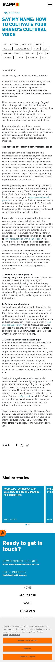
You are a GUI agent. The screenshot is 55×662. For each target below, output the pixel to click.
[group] (23, 504)
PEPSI (36, 49)
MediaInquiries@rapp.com (15, 575)
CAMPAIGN (8, 58)
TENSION (20, 58)
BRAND (38, 45)
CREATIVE (14, 45)
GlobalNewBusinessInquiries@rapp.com (21, 564)
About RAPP (27, 595)
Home (27, 587)
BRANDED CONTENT (12, 53)
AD (48, 53)
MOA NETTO (32, 58)
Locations (27, 611)
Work (27, 603)
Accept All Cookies (27, 657)
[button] (26, 524)
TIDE (41, 53)
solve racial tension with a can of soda (23, 239)
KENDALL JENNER (23, 49)
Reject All (27, 649)
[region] (27, 640)
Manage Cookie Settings (27, 640)
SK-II (45, 49)
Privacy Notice (14, 635)
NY (5, 45)
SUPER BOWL (29, 53)
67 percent (24, 396)
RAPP (44, 58)
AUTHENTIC (26, 45)
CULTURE (7, 49)
